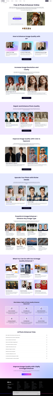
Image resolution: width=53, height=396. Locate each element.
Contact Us (18, 384)
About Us (18, 383)
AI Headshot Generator (34, 384)
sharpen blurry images (9, 203)
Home (1, 2)
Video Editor (40, 383)
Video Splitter (40, 384)
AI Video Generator (26, 383)
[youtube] (8, 386)
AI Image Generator (34, 383)
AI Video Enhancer (26, 384)
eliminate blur (13, 125)
